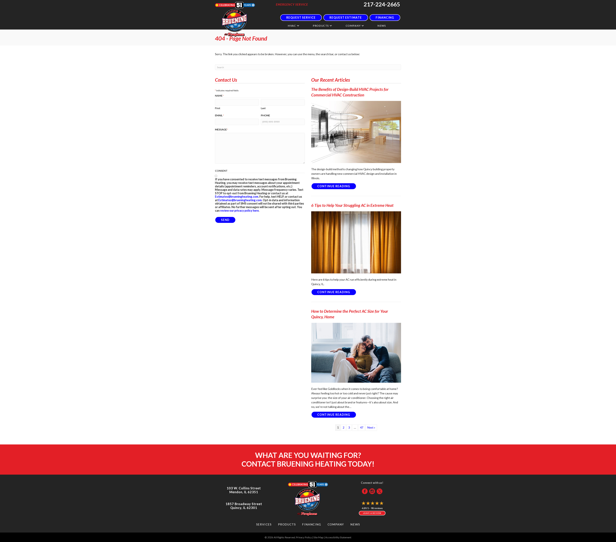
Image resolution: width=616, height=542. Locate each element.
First (217, 108)
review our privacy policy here (239, 210)
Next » (371, 427)
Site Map (318, 537)
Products (321, 25)
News (381, 25)
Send (225, 220)
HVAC (292, 25)
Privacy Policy (304, 537)
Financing (311, 524)
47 (361, 427)
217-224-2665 (382, 4)
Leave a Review (372, 513)
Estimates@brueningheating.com (236, 196)
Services (264, 524)
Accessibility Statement (338, 537)
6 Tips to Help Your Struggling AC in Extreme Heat (352, 205)
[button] (298, 25)
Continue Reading (336, 186)
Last (263, 108)
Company (353, 25)
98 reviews (377, 508)
